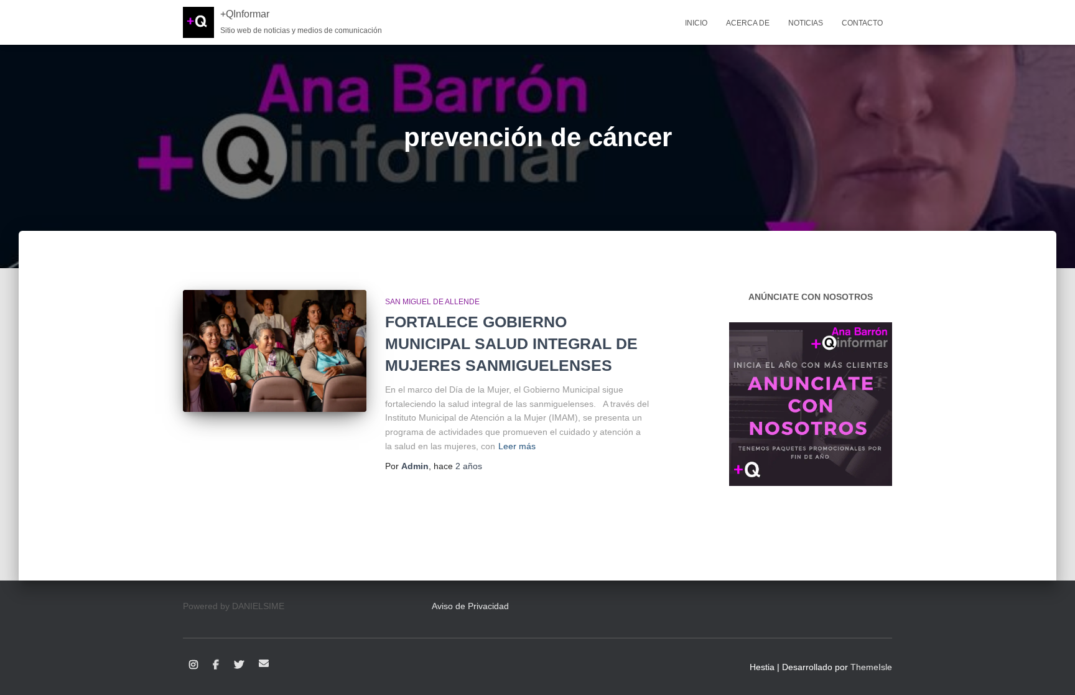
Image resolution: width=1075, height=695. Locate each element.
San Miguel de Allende (432, 301)
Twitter (239, 665)
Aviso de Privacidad (470, 606)
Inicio (696, 23)
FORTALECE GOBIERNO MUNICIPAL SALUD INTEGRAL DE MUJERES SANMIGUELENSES (511, 343)
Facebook (216, 665)
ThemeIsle (871, 667)
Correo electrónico (264, 663)
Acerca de (748, 23)
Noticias (805, 23)
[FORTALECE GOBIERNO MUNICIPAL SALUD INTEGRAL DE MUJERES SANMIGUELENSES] (274, 351)
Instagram (193, 665)
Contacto (862, 23)
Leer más (517, 446)
